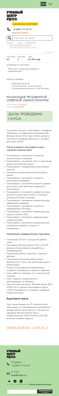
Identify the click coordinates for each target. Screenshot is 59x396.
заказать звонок (20, 32)
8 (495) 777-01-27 (23, 29)
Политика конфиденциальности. (40, 384)
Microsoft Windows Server (21, 45)
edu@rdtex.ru (18, 375)
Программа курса (26, 328)
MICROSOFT (19, 107)
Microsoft (22, 104)
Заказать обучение (25, 24)
